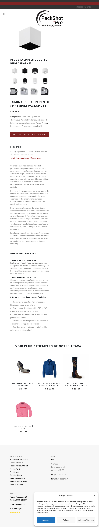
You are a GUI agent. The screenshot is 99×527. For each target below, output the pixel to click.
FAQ (52, 460)
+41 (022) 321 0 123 (83, 7)
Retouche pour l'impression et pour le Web (26, 126)
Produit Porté (15, 469)
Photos (38, 123)
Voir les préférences (86, 520)
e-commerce (25, 117)
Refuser (66, 520)
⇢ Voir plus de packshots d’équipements (25, 158)
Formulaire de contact (59, 479)
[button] (94, 495)
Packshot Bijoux (16, 475)
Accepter (46, 520)
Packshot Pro (17, 504)
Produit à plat (15, 472)
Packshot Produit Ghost (19, 466)
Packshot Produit (16, 463)
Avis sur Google (16, 509)
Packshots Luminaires (26, 123)
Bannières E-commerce (19, 460)
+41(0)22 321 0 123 (58, 474)
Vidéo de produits (16, 485)
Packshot (24, 120)
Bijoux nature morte (17, 478)
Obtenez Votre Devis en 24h (29, 136)
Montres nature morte (18, 481)
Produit (44, 123)
